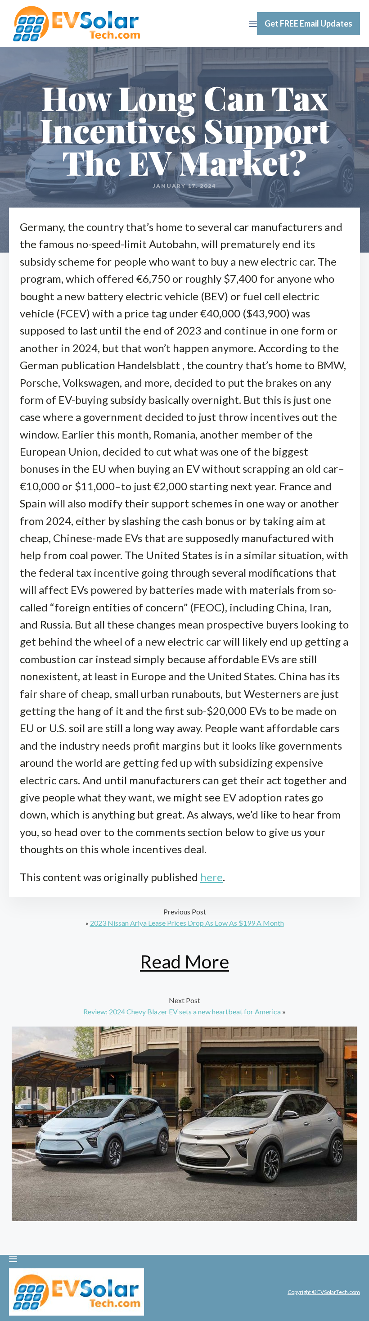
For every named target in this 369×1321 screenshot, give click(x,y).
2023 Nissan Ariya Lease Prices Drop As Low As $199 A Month (187, 922)
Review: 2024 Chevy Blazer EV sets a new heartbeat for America (182, 1011)
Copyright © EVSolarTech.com (324, 1292)
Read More (184, 961)
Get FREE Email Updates (308, 23)
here (211, 876)
